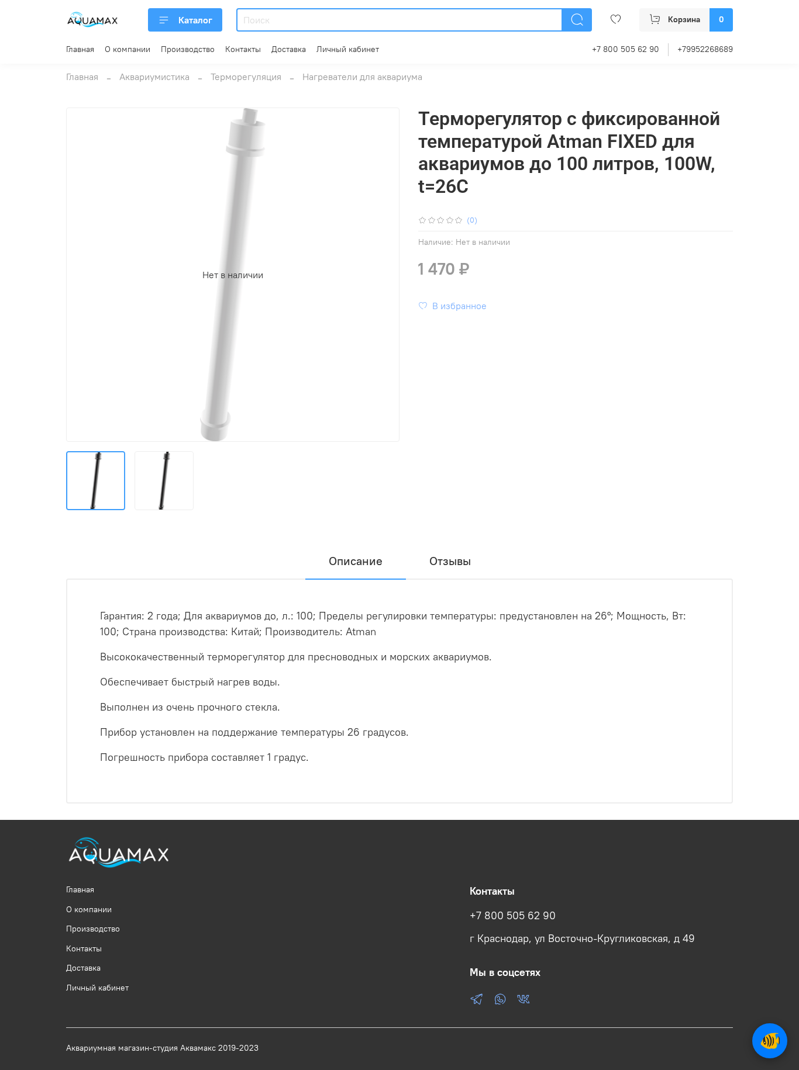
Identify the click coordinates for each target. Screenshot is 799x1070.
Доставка (288, 49)
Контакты (243, 49)
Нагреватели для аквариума (362, 76)
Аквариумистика (154, 76)
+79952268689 (705, 49)
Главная (80, 49)
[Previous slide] (85, 275)
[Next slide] (381, 275)
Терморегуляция (246, 76)
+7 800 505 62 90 (625, 49)
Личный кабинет (347, 49)
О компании (127, 49)
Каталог (195, 20)
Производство (188, 49)
